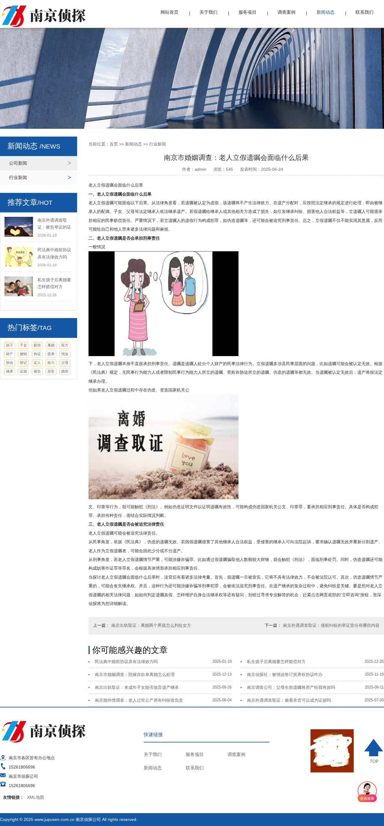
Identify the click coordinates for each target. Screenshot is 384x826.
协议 (37, 354)
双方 (64, 345)
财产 (9, 354)
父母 (64, 363)
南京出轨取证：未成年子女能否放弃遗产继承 (137, 687)
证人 (37, 363)
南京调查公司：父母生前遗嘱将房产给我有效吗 (291, 687)
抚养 (51, 354)
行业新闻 (18, 177)
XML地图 (35, 797)
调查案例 (287, 12)
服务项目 (247, 12)
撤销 (23, 354)
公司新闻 (18, 163)
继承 (9, 371)
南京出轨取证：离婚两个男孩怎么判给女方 (151, 625)
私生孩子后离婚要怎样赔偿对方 (276, 661)
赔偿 (37, 345)
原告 (51, 371)
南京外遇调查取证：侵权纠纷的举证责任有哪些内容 (331, 625)
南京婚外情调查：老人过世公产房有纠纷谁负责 (139, 700)
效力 (51, 363)
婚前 (64, 371)
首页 (114, 144)
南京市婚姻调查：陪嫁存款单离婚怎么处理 (135, 674)
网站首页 (169, 12)
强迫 (64, 354)
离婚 (51, 345)
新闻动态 (325, 12)
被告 (37, 371)
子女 (23, 345)
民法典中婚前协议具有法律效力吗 (126, 661)
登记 (23, 363)
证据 (23, 371)
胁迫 (9, 363)
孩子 (9, 345)
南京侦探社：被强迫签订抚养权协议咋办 (284, 674)
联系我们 (365, 12)
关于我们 (209, 12)
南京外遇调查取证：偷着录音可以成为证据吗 (289, 700)
